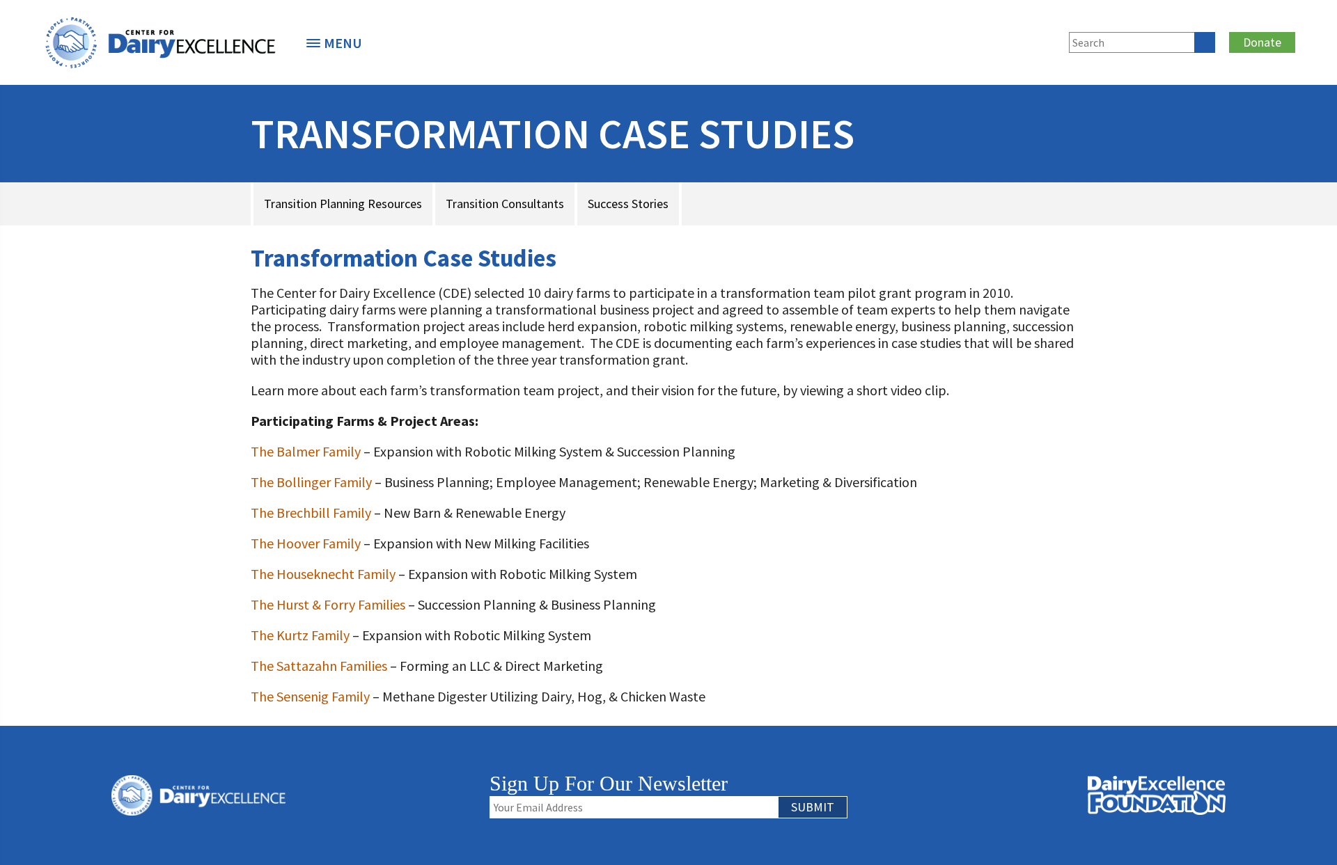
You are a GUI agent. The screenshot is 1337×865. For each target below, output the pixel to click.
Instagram (1022, 40)
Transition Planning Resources (343, 204)
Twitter (976, 40)
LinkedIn (999, 40)
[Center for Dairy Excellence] (160, 42)
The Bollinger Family (311, 482)
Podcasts (923, 40)
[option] (160, 42)
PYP (900, 40)
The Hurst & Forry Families (328, 604)
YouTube (1045, 40)
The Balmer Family (306, 451)
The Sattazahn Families (319, 665)
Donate (1262, 42)
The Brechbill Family (311, 512)
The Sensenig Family (310, 696)
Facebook (953, 40)
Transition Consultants (505, 204)
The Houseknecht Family (323, 573)
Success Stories (628, 204)
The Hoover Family (306, 543)
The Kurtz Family (300, 635)
